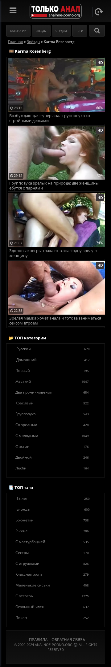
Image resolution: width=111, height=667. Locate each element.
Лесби (52, 468)
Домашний (53, 359)
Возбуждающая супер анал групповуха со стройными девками (49, 118)
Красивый (52, 403)
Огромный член (52, 606)
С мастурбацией (52, 541)
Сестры (52, 552)
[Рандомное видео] (99, 11)
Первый (52, 370)
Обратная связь (68, 639)
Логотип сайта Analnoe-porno (55, 11)
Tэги (79, 31)
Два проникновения (52, 392)
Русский (53, 348)
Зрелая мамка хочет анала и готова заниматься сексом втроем (55, 321)
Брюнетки (52, 520)
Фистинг (52, 446)
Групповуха (52, 413)
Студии (61, 31)
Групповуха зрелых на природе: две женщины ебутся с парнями (54, 186)
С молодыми (52, 435)
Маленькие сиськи (52, 585)
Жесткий (52, 381)
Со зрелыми (52, 424)
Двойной (52, 457)
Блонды (53, 509)
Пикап (52, 617)
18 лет (53, 498)
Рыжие (52, 531)
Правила (38, 639)
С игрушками (52, 563)
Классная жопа (52, 574)
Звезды (41, 31)
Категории (18, 31)
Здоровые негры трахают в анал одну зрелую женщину (53, 253)
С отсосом (52, 596)
